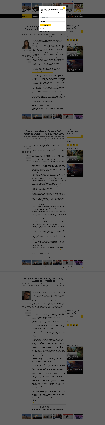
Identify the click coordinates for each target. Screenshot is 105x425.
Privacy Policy (42, 28)
